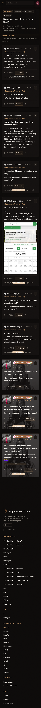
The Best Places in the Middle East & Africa (18, 576)
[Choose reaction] (4, 73)
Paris (5, 592)
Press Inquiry (8, 682)
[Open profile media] (6, 364)
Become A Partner (10, 686)
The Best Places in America (13, 545)
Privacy (6, 700)
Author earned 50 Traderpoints (15, 464)
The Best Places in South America (15, 580)
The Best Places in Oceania (13, 584)
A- (5, 530)
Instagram (6, 618)
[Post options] (35, 49)
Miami (5, 557)
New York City (8, 549)
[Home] (3, 3)
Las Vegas (7, 561)
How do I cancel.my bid (13, 94)
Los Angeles (7, 553)
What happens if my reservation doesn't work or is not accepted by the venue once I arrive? (20, 448)
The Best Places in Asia (11, 572)
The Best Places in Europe (13, 568)
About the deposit (11, 333)
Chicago (6, 564)
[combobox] (21, 3)
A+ (14, 530)
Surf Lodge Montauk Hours (15, 207)
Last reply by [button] (19, 77)
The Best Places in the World (13, 541)
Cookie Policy (8, 703)
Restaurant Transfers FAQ (15, 52)
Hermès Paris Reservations (15, 55)
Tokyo (5, 600)
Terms (5, 696)
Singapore (7, 604)
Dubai (5, 596)
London (6, 588)
